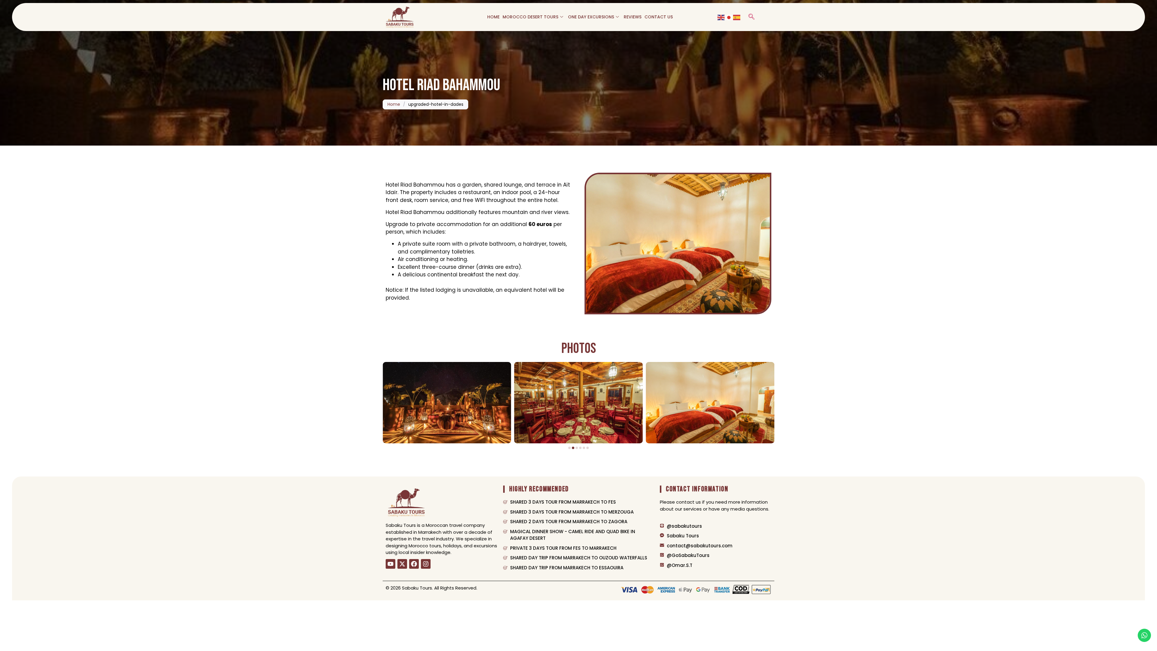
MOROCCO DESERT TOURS (530, 17)
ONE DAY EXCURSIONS (591, 17)
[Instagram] (426, 564)
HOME (493, 17)
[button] (751, 17)
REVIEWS (632, 17)
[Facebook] (414, 564)
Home (393, 104)
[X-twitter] (402, 564)
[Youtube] (390, 564)
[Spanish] (737, 17)
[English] (721, 17)
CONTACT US (658, 17)
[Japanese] (729, 17)
